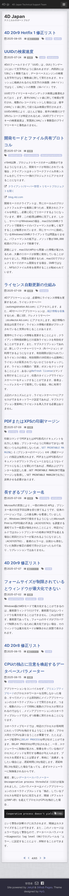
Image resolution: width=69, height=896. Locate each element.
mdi (41, 599)
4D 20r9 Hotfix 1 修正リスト (30, 32)
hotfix (58, 38)
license (44, 290)
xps (29, 431)
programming (16, 681)
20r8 (48, 651)
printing (13, 431)
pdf (22, 431)
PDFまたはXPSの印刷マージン (32, 421)
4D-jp (5, 4)
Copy (59, 813)
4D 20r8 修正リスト (22, 645)
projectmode (31, 155)
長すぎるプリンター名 (24, 492)
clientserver (15, 155)
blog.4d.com (15, 197)
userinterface (16, 599)
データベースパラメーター (34, 777)
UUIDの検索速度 (18, 51)
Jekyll (30, 887)
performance (46, 681)
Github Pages (44, 887)
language (31, 681)
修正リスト (33, 39)
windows (56, 498)
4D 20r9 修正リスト (22, 563)
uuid (42, 57)
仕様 (30, 57)
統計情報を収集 (56, 310)
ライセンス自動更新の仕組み (30, 284)
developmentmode (51, 155)
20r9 (48, 38)
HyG (41, 891)
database (53, 57)
